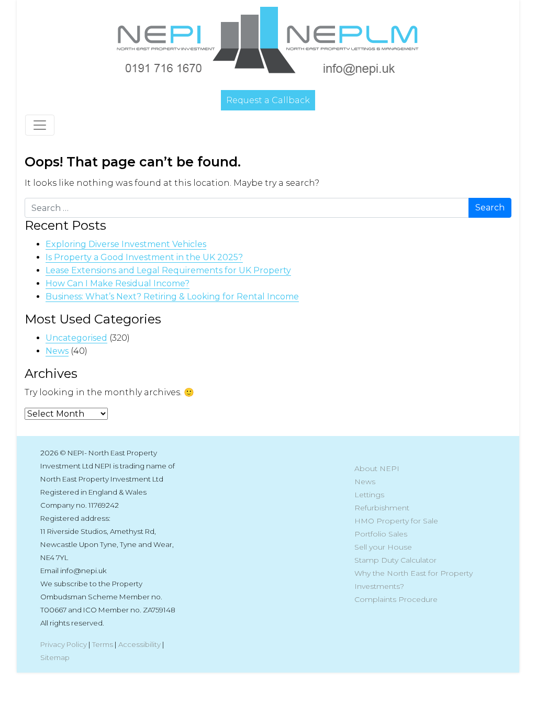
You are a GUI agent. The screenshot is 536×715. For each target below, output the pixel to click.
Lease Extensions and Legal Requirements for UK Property (168, 270)
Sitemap (55, 657)
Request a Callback (268, 100)
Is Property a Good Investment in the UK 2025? (144, 257)
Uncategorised (76, 338)
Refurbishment (381, 507)
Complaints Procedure (396, 599)
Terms (102, 644)
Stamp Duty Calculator (395, 560)
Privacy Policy (63, 644)
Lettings (369, 494)
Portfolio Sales (380, 534)
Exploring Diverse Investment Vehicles (126, 244)
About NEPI (376, 468)
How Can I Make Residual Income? (117, 283)
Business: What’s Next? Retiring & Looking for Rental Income (172, 296)
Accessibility (139, 644)
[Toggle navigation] (39, 125)
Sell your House (383, 547)
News (57, 351)
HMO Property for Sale (396, 521)
